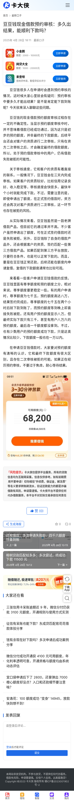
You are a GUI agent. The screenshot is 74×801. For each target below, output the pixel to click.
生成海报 (15, 524)
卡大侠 (30, 781)
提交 (37, 752)
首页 (5, 15)
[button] (67, 579)
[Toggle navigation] (67, 5)
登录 (8, 747)
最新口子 (39, 40)
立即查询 (61, 78)
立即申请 (61, 53)
